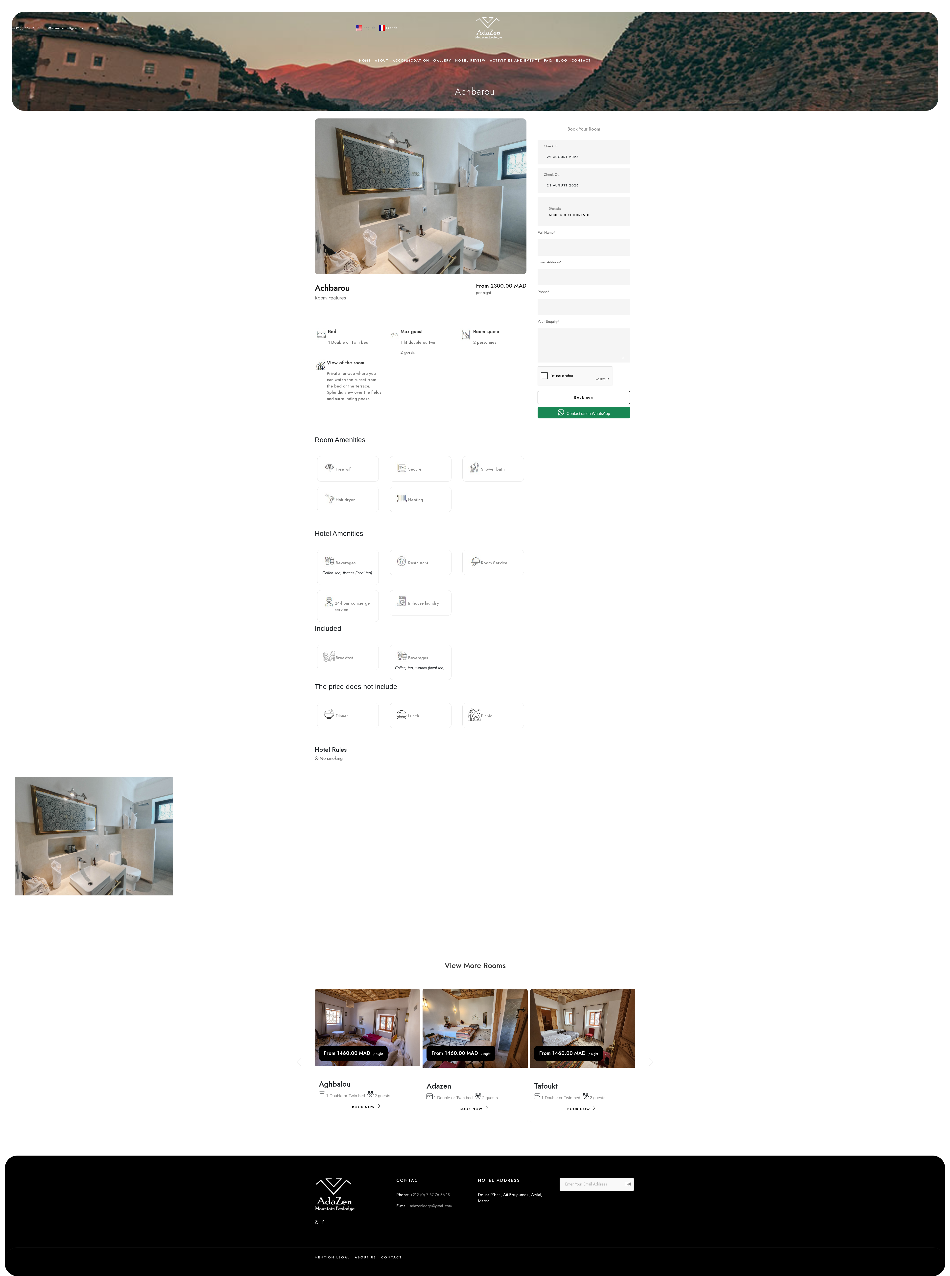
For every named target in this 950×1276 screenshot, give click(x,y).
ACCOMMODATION (411, 60)
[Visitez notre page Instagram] (97, 28)
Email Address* (549, 262)
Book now (584, 397)
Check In (551, 146)
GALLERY (442, 60)
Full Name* (546, 232)
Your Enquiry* (548, 321)
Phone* (543, 292)
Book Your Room (584, 129)
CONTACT (581, 60)
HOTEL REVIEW (470, 60)
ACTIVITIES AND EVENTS (515, 60)
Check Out (552, 175)
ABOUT (382, 60)
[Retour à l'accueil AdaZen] (488, 28)
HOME (365, 60)
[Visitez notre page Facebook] (90, 28)
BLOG (562, 60)
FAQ (548, 60)
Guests (555, 208)
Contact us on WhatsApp (588, 413)
